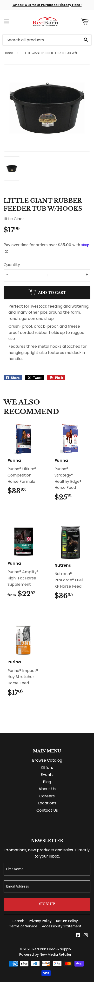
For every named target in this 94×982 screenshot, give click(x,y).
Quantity (12, 264)
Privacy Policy (40, 920)
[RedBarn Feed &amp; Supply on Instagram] (86, 936)
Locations (47, 803)
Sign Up (47, 904)
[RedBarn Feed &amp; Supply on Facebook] (78, 936)
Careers (47, 796)
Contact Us (47, 810)
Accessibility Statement (61, 926)
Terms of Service (23, 926)
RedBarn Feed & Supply (52, 949)
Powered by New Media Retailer (45, 954)
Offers (47, 767)
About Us (47, 789)
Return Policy (67, 920)
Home (8, 53)
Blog (47, 782)
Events (47, 774)
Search (18, 920)
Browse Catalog (47, 760)
